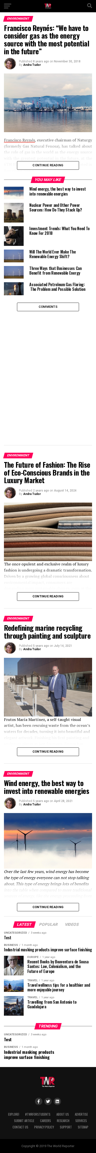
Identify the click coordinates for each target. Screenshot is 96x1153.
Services (81, 1120)
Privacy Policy (44, 1127)
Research (63, 1120)
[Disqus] (48, 372)
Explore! (13, 1114)
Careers (45, 1120)
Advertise (81, 1114)
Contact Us (20, 1127)
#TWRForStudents (37, 1114)
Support (66, 1127)
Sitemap (83, 1127)
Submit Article (24, 1120)
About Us (62, 1114)
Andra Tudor (32, 65)
